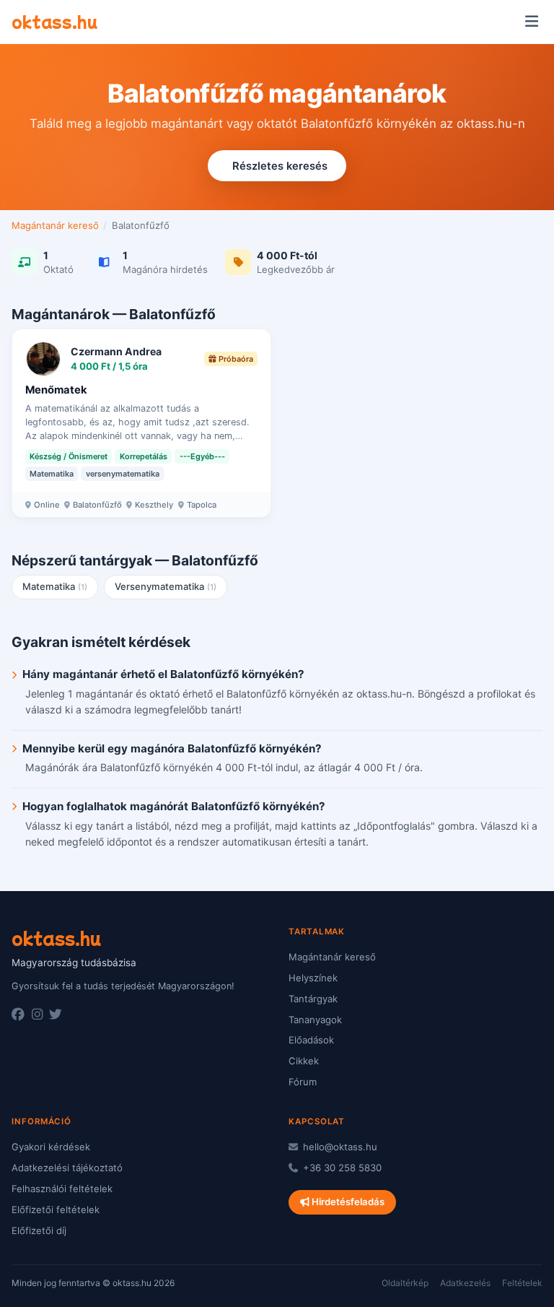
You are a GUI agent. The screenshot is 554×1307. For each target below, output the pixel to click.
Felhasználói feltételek (62, 1188)
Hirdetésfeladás (346, 1201)
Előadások (311, 1040)
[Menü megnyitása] (531, 21)
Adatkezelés (465, 1282)
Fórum (303, 1081)
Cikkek (304, 1061)
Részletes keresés (279, 166)
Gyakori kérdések (51, 1146)
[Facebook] (18, 1014)
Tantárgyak (313, 998)
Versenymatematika (166, 586)
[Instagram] (37, 1014)
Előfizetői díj (39, 1230)
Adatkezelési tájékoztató (67, 1167)
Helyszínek (313, 977)
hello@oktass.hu (338, 1146)
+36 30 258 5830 (341, 1167)
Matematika (55, 586)
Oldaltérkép (405, 1282)
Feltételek (522, 1282)
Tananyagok (315, 1019)
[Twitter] (55, 1014)
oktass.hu (54, 21)
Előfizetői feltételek (56, 1209)
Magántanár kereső (55, 225)
